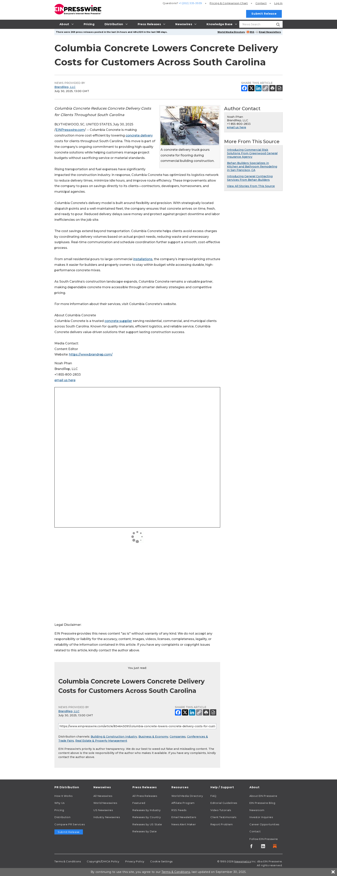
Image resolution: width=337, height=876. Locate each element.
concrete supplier (118, 321)
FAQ (213, 795)
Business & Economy (153, 736)
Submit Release (264, 13)
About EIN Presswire (263, 795)
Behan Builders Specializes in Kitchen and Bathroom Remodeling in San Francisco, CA (252, 166)
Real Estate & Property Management (101, 740)
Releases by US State (147, 824)
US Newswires (103, 810)
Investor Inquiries (261, 817)
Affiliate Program (183, 802)
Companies (178, 736)
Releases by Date (144, 831)
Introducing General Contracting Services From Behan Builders (250, 178)
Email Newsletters (270, 32)
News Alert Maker (183, 824)
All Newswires (102, 795)
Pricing (229, 3)
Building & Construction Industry (114, 736)
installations (143, 259)
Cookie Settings (161, 861)
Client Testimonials (223, 817)
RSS (252, 32)
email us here (64, 380)
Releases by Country (146, 817)
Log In (278, 3)
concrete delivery (139, 135)
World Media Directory (231, 32)
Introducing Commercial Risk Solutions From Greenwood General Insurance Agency (252, 153)
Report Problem (221, 824)
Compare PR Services (69, 824)
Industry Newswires (106, 817)
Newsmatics (242, 861)
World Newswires (105, 802)
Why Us (59, 802)
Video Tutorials (220, 810)
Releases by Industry (146, 810)
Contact (261, 3)
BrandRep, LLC (64, 87)
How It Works (63, 795)
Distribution (62, 817)
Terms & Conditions (67, 861)
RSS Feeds (178, 810)
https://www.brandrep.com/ (91, 354)
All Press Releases (144, 795)
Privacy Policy (134, 861)
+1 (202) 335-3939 (190, 3)
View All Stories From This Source (251, 186)
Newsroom (256, 810)
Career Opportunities (264, 824)
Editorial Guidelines (223, 802)
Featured (138, 802)
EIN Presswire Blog (262, 802)
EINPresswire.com (70, 130)
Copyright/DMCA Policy (103, 861)
